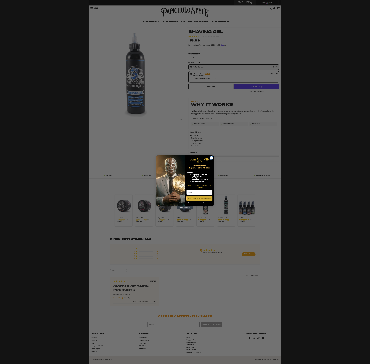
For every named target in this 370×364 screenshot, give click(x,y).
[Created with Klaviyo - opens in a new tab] (185, 207)
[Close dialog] (211, 158)
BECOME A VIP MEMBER (199, 198)
